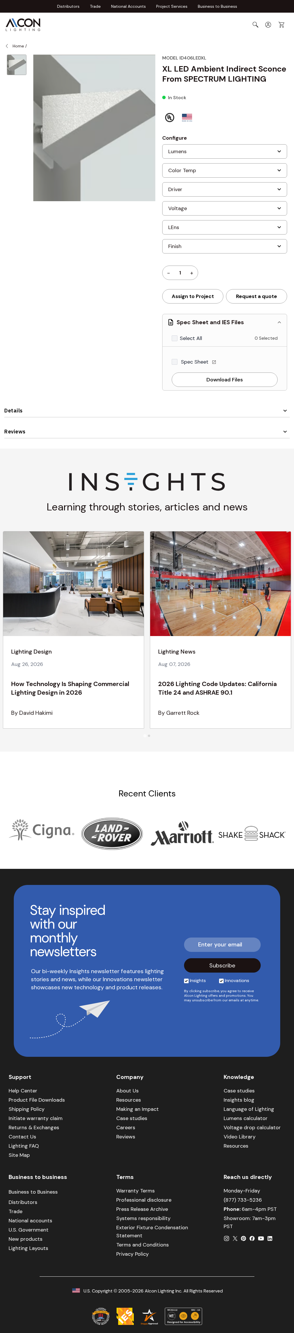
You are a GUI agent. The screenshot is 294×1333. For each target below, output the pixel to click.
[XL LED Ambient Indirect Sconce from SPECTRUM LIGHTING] (16, 65)
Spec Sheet (195, 361)
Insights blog (239, 1099)
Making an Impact (137, 1109)
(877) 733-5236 (243, 1199)
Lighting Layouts (28, 1248)
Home (18, 46)
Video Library (240, 1136)
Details (13, 410)
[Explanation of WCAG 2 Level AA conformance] (183, 1316)
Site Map (19, 1155)
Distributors (68, 6)
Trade (95, 6)
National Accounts (128, 6)
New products (25, 1239)
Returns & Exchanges (34, 1127)
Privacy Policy (132, 1254)
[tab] (144, 735)
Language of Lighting (249, 1109)
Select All (191, 338)
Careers (125, 1127)
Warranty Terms (135, 1190)
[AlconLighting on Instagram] (226, 1238)
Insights (198, 980)
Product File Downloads (37, 1099)
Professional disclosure (143, 1199)
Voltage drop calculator (252, 1127)
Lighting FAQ (24, 1145)
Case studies (131, 1118)
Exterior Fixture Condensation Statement (152, 1231)
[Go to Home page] (23, 24)
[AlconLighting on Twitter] (235, 1238)
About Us (127, 1090)
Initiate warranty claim (36, 1118)
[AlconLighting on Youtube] (261, 1238)
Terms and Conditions (142, 1244)
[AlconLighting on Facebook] (252, 1238)
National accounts (30, 1220)
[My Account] (268, 24)
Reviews (15, 431)
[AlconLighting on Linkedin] (269, 1238)
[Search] (255, 24)
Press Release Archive (142, 1209)
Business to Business (217, 6)
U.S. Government (29, 1229)
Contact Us (22, 1136)
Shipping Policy (27, 1109)
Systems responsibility (143, 1218)
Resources (128, 1099)
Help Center (23, 1090)
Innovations (237, 980)
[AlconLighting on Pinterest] (243, 1238)
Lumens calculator (246, 1118)
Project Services (171, 6)
